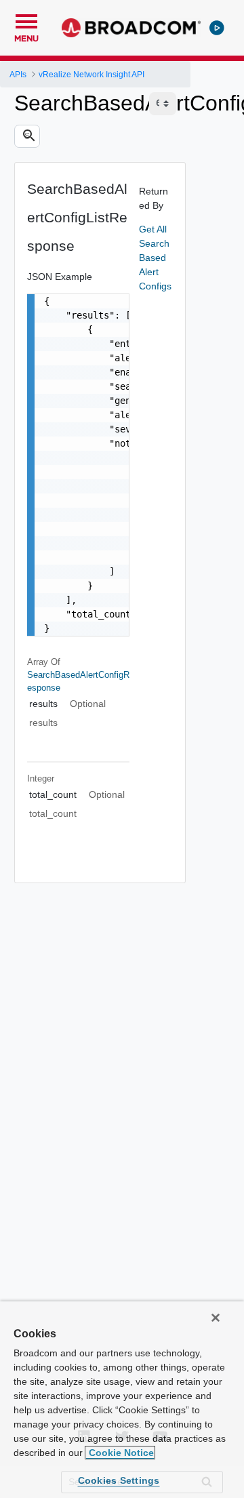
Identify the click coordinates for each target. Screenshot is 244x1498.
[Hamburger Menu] (26, 19)
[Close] (215, 1318)
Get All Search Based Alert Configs (155, 257)
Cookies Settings (119, 1480)
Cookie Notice (120, 1452)
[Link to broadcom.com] (131, 28)
